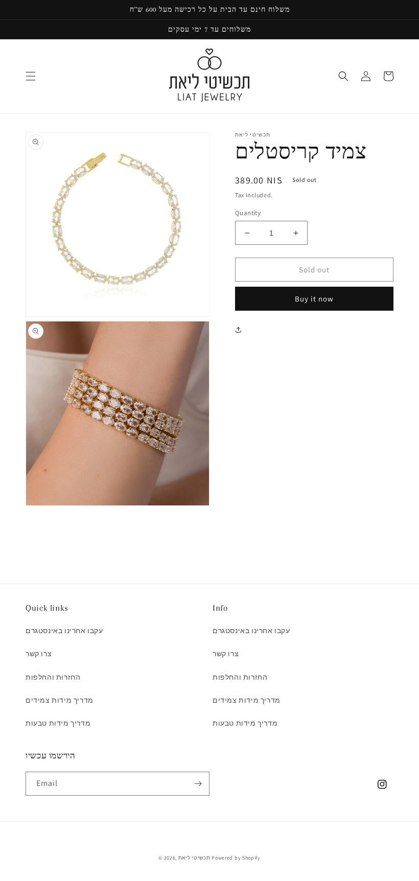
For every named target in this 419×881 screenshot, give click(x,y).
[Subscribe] (198, 784)
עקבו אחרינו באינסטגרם (64, 630)
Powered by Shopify (236, 857)
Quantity (248, 212)
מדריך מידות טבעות (58, 723)
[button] (30, 76)
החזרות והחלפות (53, 677)
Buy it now (314, 299)
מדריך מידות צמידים (60, 700)
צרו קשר (39, 653)
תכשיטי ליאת (195, 857)
